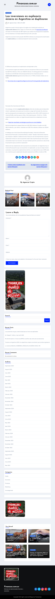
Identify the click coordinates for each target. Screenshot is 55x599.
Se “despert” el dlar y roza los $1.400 (26, 199)
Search (7, 315)
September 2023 (9, 451)
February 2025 (9, 390)
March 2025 (8, 387)
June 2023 (8, 462)
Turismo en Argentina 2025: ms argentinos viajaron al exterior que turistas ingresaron (27, 342)
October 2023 (8, 447)
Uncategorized (9, 490)
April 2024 (8, 426)
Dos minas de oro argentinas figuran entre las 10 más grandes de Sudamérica (28, 81)
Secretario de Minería (42, 29)
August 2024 (8, 412)
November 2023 (9, 444)
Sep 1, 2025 (11, 203)
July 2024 (7, 415)
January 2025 (8, 394)
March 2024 (8, 430)
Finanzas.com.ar (26, 3)
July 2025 (7, 373)
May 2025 (7, 380)
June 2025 (8, 376)
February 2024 (9, 433)
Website (8, 252)
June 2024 (8, 419)
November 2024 (9, 401)
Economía (8, 12)
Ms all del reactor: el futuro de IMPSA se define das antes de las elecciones (43, 197)
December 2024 (9, 398)
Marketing (7, 487)
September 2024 (9, 408)
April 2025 (7, 383)
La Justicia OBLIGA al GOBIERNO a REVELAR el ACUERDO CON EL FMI (22, 346)
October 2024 (8, 405)
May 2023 (7, 465)
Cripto (6, 476)
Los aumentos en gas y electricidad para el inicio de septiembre (21, 331)
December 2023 (9, 440)
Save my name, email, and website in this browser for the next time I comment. (27, 259)
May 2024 (7, 422)
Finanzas (7, 483)
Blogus (31, 597)
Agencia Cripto (13, 22)
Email (7, 245)
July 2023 (7, 458)
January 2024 (8, 437)
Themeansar (38, 597)
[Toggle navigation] (5, 4)
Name (7, 238)
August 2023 (8, 454)
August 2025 (8, 369)
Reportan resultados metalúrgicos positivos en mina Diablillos (24, 122)
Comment (8, 218)
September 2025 (9, 365)
